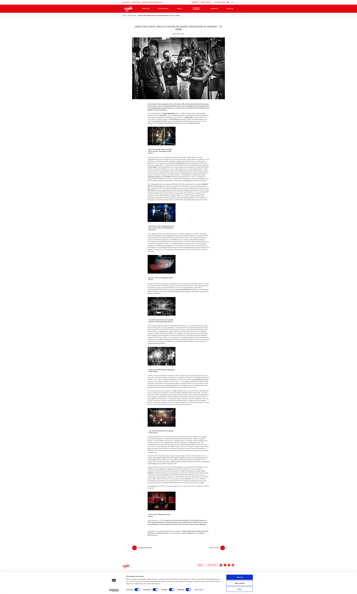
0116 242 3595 (136, 2)
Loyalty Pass (205, 2)
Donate (194, 2)
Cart (228, 2)
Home (124, 15)
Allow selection (240, 583)
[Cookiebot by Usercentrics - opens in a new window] (114, 590)
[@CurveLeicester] (221, 565)
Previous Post (145, 548)
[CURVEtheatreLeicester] (225, 565)
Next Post (214, 548)
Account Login (220, 2)
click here (155, 524)
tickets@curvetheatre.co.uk (152, 2)
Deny (239, 589)
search (232, 2)
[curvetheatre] (233, 565)
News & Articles (132, 15)
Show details (198, 589)
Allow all (239, 577)
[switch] (155, 589)
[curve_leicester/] (229, 565)
